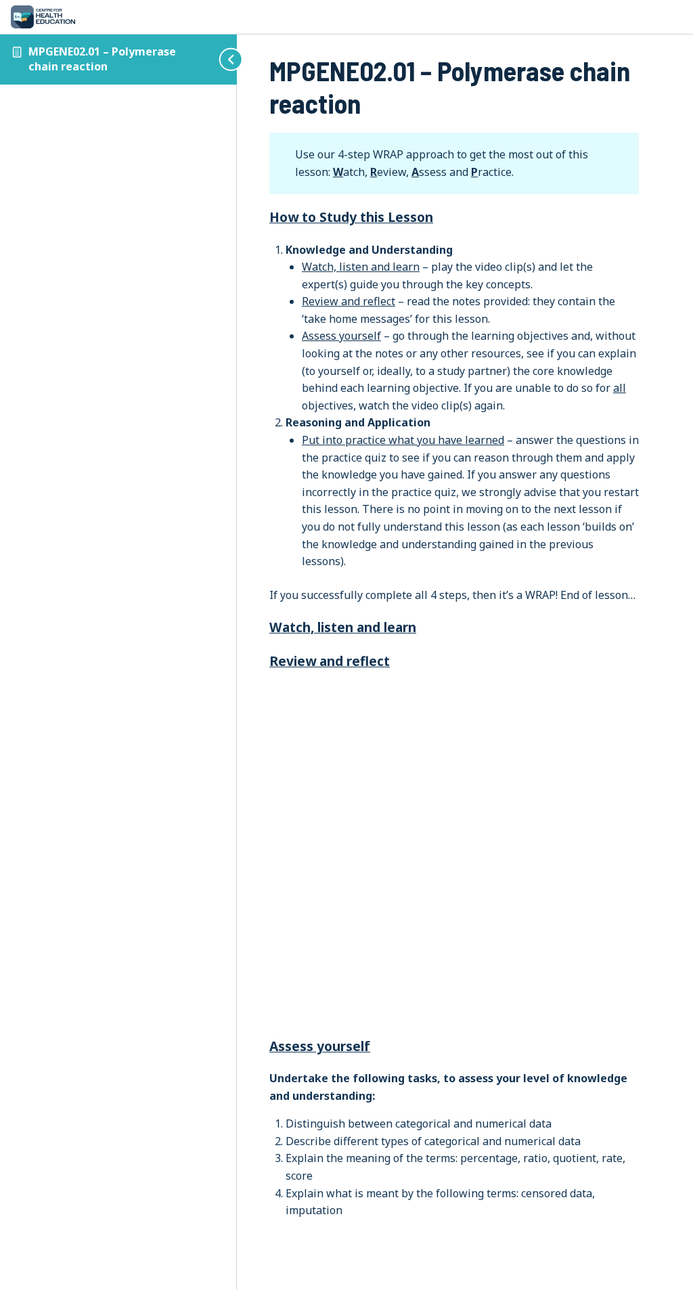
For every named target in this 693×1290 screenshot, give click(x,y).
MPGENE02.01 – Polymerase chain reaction (102, 59)
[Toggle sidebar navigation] (220, 59)
